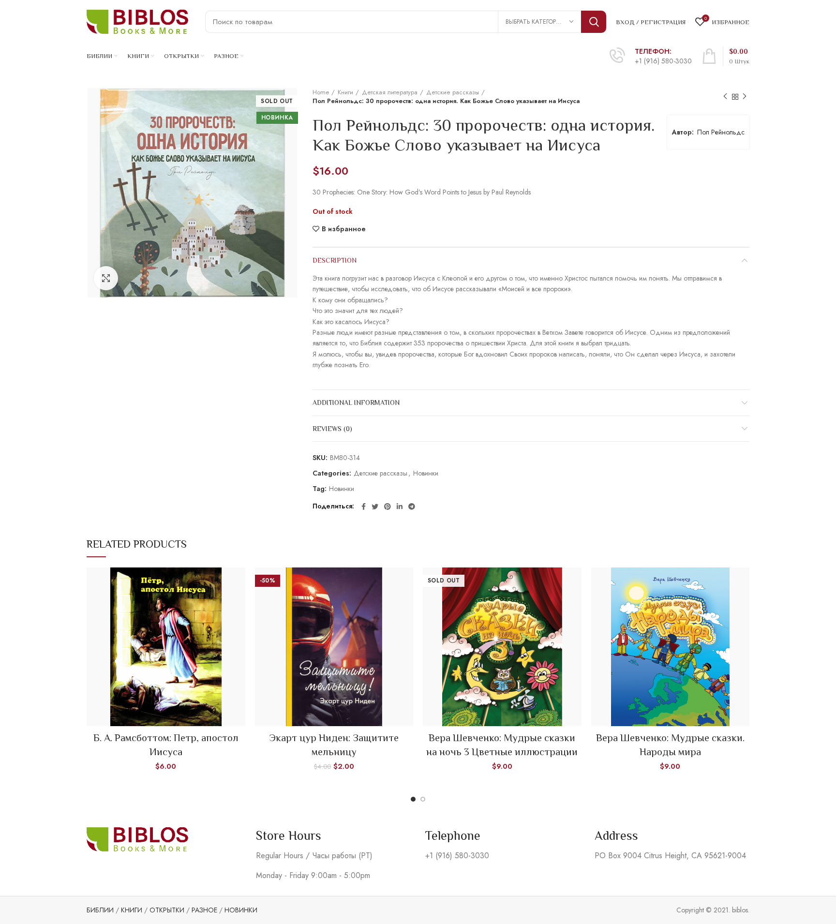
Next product (744, 97)
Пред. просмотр (238, 583)
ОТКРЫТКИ (166, 910)
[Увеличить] (106, 278)
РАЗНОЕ (204, 910)
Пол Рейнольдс (721, 132)
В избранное (344, 228)
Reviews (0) (332, 428)
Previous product (725, 97)
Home (321, 92)
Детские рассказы (452, 92)
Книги (345, 92)
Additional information (356, 402)
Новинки (425, 473)
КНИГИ (131, 910)
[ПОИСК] (593, 22)
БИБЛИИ (100, 910)
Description (335, 260)
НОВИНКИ (240, 910)
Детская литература (390, 92)
